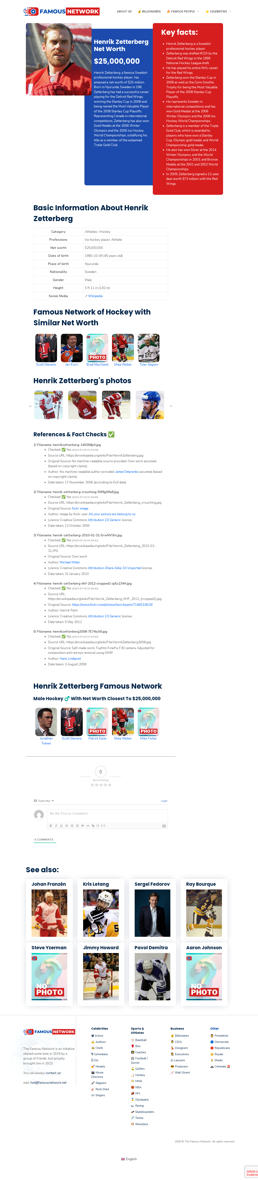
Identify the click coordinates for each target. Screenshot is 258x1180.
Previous (30, 405)
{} (98, 825)
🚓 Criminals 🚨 (220, 1066)
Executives (182, 1054)
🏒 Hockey (138, 1075)
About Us (124, 11)
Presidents (221, 1036)
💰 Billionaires (149, 11)
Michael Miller (70, 562)
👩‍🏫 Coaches (138, 1052)
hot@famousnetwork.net (48, 1083)
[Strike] (66, 825)
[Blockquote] (82, 825)
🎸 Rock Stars (100, 1089)
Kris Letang (96, 884)
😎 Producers (179, 1066)
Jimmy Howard (101, 948)
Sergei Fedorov (152, 884)
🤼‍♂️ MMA (136, 1081)
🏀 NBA (136, 1087)
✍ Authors (98, 1042)
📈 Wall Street (180, 1072)
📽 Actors (97, 1036)
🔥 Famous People (181, 11)
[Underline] (61, 825)
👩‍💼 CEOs (176, 1042)
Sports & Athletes (137, 1031)
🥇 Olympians (140, 1100)
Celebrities (99, 1029)
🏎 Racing (137, 1106)
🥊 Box (136, 1046)
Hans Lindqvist (70, 658)
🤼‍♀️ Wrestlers (139, 1124)
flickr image (80, 508)
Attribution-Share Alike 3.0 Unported (114, 568)
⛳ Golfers (138, 1069)
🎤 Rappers (98, 1083)
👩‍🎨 (172, 1054)
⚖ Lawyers (178, 1060)
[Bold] (50, 825)
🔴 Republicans (220, 1048)
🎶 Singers (98, 1095)
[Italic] (56, 825)
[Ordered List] (72, 825)
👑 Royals (216, 1054)
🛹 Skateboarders (142, 1112)
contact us (53, 1073)
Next (171, 405)
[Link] (93, 825)
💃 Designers (179, 1048)
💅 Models (98, 1066)
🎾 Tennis (137, 1118)
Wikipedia (95, 296)
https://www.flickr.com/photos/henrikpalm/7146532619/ (112, 605)
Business (177, 1029)
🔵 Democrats (219, 1042)
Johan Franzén (49, 884)
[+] (103, 825)
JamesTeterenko (127, 472)
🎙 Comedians (99, 1054)
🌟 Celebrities (216, 11)
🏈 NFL (136, 1093)
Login (164, 801)
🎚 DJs (94, 1060)
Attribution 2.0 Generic (104, 520)
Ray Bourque (201, 884)
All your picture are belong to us (112, 514)
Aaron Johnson (204, 948)
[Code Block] (87, 825)
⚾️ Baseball (139, 1040)
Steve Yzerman (49, 948)
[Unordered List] (77, 825)
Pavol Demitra (151, 948)
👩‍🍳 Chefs (97, 1048)
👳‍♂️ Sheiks (216, 1060)
